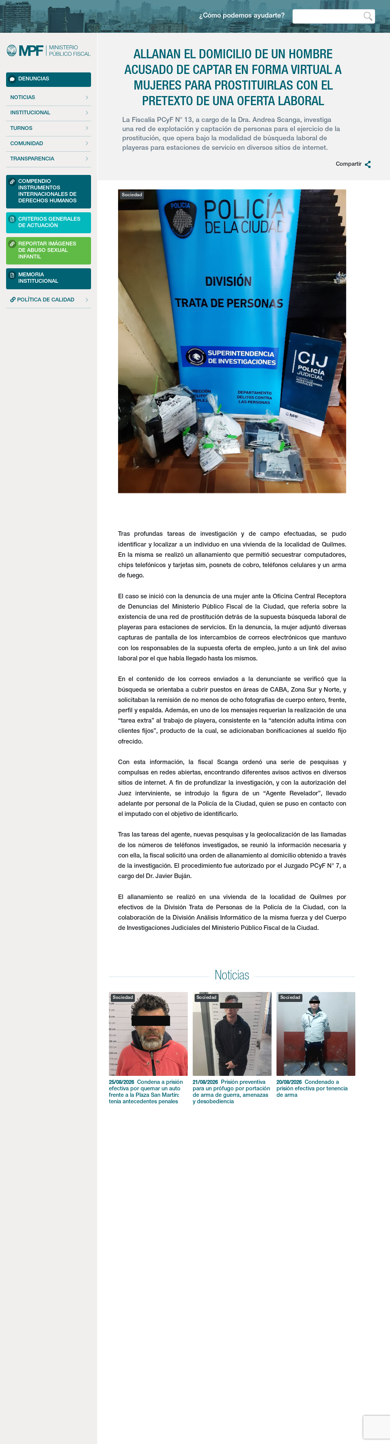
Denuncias (33, 79)
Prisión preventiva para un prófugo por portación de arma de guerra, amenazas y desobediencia (231, 1092)
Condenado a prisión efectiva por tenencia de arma (312, 1089)
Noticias (22, 98)
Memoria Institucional (38, 278)
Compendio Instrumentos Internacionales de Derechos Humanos (47, 191)
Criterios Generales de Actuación (49, 223)
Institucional (30, 113)
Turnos (21, 128)
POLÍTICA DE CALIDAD (45, 300)
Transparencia (32, 159)
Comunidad (26, 144)
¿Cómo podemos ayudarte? (242, 16)
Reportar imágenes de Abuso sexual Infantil (47, 251)
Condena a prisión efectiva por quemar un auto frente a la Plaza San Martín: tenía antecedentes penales (146, 1092)
